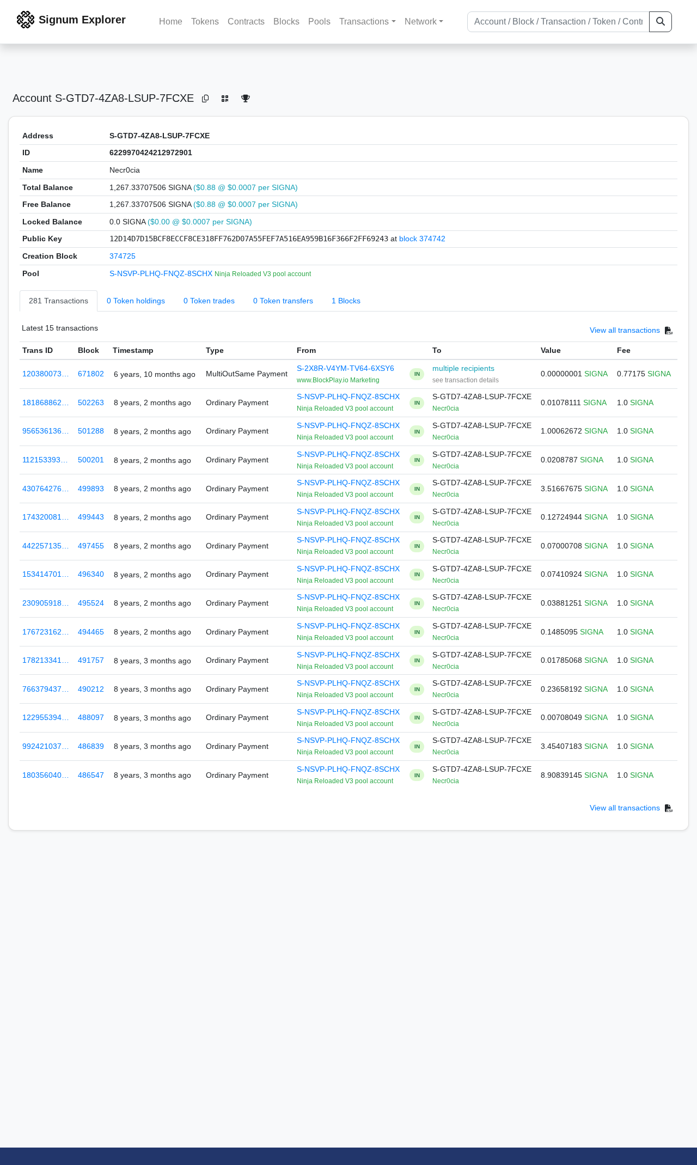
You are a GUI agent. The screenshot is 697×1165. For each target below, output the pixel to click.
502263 (91, 402)
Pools (319, 21)
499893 (91, 488)
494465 (91, 631)
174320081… (45, 517)
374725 (122, 256)
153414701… (45, 574)
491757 (91, 660)
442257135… (45, 545)
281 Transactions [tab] (58, 300)
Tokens (205, 21)
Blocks (286, 21)
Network (421, 21)
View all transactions (625, 330)
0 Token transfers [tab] (283, 300)
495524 (91, 603)
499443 (91, 517)
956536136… (45, 430)
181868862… (45, 402)
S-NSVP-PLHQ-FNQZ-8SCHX (162, 273)
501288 (91, 430)
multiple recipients (463, 368)
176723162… (45, 631)
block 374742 (422, 238)
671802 (91, 373)
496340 (91, 574)
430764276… (45, 488)
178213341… (45, 660)
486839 (91, 746)
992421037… (45, 746)
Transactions (364, 21)
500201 (91, 459)
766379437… (45, 689)
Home (170, 21)
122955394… (45, 717)
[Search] (660, 21)
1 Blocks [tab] (346, 300)
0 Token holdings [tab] (136, 300)
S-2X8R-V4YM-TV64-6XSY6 (345, 368)
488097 (91, 717)
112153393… (45, 459)
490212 (91, 689)
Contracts (246, 21)
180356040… (45, 775)
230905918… (45, 603)
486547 (91, 775)
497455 (91, 545)
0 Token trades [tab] (209, 300)
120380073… (45, 373)
